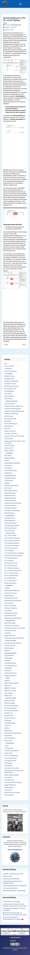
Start (5, 363)
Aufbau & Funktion (9, 376)
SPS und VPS (8, 393)
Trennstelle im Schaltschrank (12, 510)
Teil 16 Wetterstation (10, 578)
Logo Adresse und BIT (10, 760)
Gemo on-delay (8, 693)
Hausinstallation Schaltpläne (12, 463)
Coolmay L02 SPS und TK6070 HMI (14, 436)
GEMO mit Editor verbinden (11, 683)
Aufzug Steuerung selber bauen (12, 503)
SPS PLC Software (9, 445)
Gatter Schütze (8, 398)
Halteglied (7, 483)
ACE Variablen (8, 740)
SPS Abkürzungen (9, 780)
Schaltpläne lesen (9, 378)
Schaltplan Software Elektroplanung (14, 411)
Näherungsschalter (9, 458)
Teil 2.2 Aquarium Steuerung (12, 540)
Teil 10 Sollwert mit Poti (10, 563)
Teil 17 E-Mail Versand (10, 580)
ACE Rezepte (7, 720)
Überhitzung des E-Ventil (11, 598)
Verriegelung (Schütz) (10, 475)
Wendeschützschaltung (10, 490)
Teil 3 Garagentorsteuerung (11, 543)
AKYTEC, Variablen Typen (11, 755)
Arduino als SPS (8, 448)
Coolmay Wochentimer (10, 673)
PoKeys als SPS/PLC (10, 431)
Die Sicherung (8, 465)
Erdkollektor (7, 633)
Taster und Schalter (9, 403)
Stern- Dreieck (8, 488)
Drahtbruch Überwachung (11, 485)
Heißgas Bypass (8, 595)
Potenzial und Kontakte (10, 470)
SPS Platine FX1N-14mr (10, 433)
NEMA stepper (8, 730)
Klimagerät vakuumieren (11, 613)
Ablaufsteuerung (8, 648)
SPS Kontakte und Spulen (11, 386)
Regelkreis (7, 650)
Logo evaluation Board (10, 758)
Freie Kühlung (8, 610)
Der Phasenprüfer (9, 795)
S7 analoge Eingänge (10, 663)
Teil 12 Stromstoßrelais (10, 565)
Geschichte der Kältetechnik (11, 590)
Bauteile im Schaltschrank (11, 381)
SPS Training (7, 455)
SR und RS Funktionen (10, 653)
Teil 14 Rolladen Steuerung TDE (13, 570)
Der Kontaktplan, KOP (10, 388)
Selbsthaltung (8, 473)
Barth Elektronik (8, 426)
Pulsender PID (8, 735)
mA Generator (8, 790)
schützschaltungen (16, 25)
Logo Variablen (8, 765)
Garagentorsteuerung (10, 498)
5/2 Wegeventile (8, 748)
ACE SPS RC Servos (9, 718)
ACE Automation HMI (10, 418)
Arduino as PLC (8, 753)
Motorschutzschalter (10, 505)
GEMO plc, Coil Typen (10, 690)
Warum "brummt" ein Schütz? (12, 792)
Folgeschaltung (8, 480)
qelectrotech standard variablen (12, 782)
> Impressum (13, 940)
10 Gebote (7, 588)
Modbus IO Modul (9, 450)
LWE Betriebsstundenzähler (11, 525)
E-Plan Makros (8, 777)
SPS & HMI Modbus (9, 738)
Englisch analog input (10, 675)
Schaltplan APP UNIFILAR (11, 413)
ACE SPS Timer (8, 713)
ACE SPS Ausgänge (9, 703)
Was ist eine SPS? (9, 366)
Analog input (7, 670)
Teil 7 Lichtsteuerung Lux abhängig (13, 553)
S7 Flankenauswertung (10, 665)
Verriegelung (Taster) (10, 478)
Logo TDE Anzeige (9, 530)
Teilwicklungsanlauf (9, 495)
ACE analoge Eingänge (10, 708)
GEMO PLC (7, 680)
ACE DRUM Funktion (9, 723)
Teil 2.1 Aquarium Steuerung (12, 538)
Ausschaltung (8, 468)
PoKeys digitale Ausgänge (11, 775)
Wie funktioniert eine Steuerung (12, 643)
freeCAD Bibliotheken (10, 785)
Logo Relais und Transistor (11, 768)
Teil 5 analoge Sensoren (10, 548)
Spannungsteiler (8, 787)
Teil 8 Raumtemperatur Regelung (13, 555)
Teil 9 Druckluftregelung (10, 558)
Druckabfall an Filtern (10, 630)
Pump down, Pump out (10, 593)
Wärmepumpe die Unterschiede (12, 618)
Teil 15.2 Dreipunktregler (11, 575)
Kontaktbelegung (9, 391)
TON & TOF (7, 725)
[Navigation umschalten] (20, 4)
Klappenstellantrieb (9, 635)
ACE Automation (8, 416)
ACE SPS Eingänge (9, 700)
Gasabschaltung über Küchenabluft (14, 638)
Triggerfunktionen (9, 655)
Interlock (6, 460)
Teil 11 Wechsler (8, 560)
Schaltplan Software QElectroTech (13, 406)
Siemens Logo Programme (11, 750)
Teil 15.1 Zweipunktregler (11, 573)
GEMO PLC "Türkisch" (10, 688)
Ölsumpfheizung (8, 603)
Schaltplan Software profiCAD (12, 408)
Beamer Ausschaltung (10, 583)
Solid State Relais (9, 513)
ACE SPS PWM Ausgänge (11, 705)
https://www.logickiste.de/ (15, 849)
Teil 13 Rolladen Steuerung (11, 568)
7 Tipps (6, 745)
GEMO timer (7, 685)
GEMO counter (8, 695)
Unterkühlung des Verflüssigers (12, 600)
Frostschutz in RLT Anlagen (11, 625)
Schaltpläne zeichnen (10, 383)
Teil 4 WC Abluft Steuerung (11, 545)
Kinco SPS (7, 428)
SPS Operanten (8, 763)
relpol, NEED (7, 421)
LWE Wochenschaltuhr (10, 523)
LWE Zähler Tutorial (9, 518)
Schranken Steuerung (10, 500)
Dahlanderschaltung (9, 493)
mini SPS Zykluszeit (9, 645)
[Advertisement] (15, 152)
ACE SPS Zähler (8, 715)
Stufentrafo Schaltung (10, 508)
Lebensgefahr (8, 368)
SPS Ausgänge (8, 658)
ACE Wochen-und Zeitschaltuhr (12, 733)
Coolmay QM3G (8, 438)
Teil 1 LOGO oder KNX (10, 535)
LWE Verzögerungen (9, 520)
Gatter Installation (9, 396)
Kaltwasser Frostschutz (10, 608)
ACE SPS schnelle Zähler (11, 710)
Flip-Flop (6, 728)
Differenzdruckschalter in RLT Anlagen (14, 628)
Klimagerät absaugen (10, 615)
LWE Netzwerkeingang (10, 528)
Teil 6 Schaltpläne (9, 550)
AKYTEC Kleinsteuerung (10, 423)
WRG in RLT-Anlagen (9, 623)
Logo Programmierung (10, 371)
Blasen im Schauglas (10, 605)
